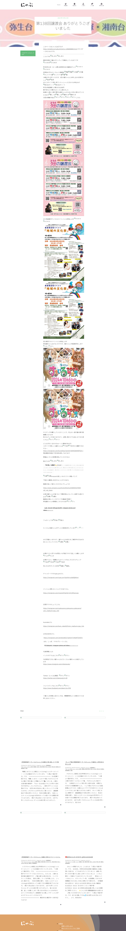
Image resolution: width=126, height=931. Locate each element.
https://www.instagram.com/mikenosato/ (56, 664)
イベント (30, 52)
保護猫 (61, 924)
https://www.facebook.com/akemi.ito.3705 (57, 688)
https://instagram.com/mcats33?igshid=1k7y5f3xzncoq (61, 593)
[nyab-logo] (27, 922)
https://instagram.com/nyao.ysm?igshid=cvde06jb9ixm (61, 577)
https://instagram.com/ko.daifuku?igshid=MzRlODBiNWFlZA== (63, 451)
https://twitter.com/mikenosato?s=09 (55, 678)
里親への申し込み (67, 926)
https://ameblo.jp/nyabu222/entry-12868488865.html (60, 49)
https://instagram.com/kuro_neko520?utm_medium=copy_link (63, 626)
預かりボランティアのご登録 (71, 928)
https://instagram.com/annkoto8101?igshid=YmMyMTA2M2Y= (63, 638)
